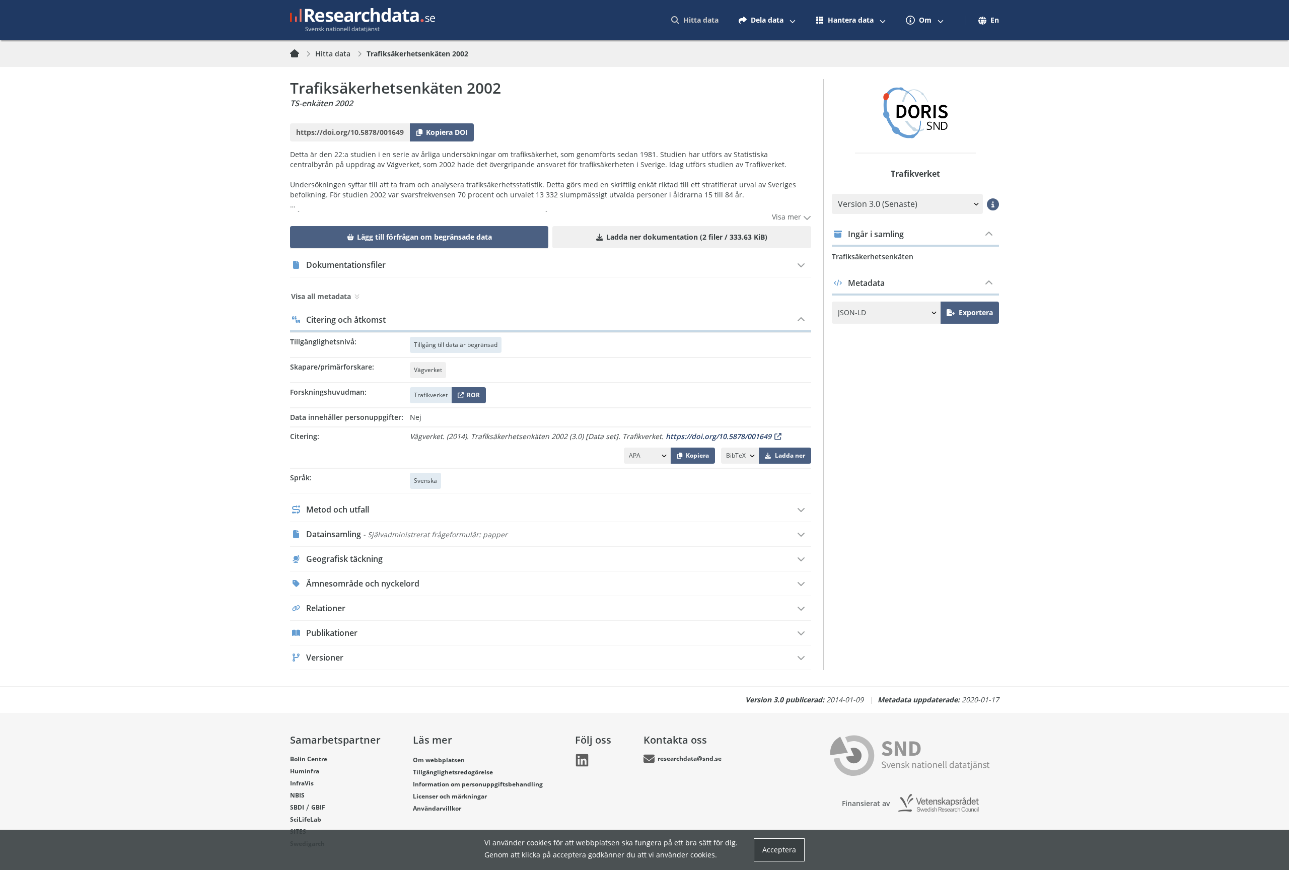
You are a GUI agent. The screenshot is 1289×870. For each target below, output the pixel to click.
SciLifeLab (305, 819)
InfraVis (302, 783)
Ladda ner (790, 455)
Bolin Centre (308, 759)
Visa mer (787, 217)
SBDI (297, 807)
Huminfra (304, 771)
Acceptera (779, 849)
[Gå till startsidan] (362, 20)
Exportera (976, 312)
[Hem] (300, 54)
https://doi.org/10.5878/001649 (718, 436)
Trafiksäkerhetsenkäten (872, 256)
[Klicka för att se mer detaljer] (993, 204)
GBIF (318, 807)
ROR (471, 397)
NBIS (297, 795)
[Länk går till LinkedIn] (582, 760)
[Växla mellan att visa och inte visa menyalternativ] (793, 20)
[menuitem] (695, 20)
